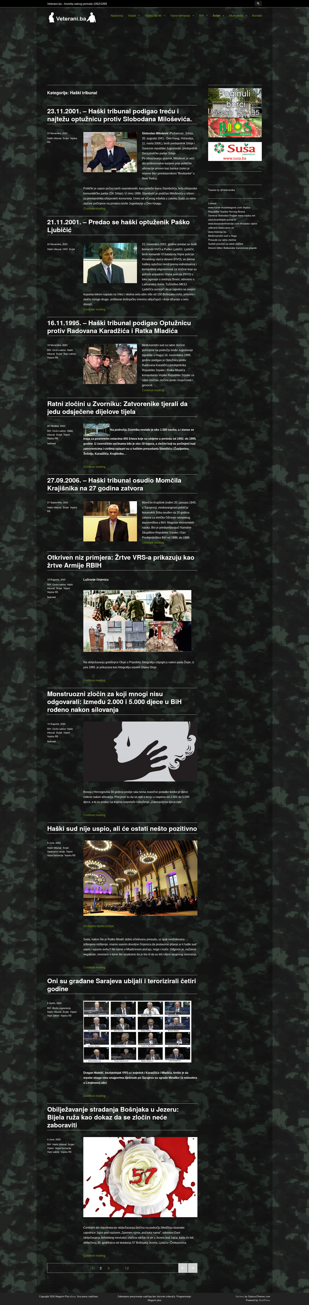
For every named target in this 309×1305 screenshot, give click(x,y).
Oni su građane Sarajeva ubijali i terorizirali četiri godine (121, 984)
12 (128, 1267)
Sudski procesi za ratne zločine (225, 243)
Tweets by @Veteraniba (221, 190)
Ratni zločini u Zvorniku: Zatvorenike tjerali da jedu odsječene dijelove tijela (117, 407)
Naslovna (117, 15)
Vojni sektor (69, 353)
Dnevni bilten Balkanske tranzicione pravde (232, 247)
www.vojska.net (246, 215)
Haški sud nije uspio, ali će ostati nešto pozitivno (122, 828)
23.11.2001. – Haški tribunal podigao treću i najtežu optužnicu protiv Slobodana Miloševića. (119, 114)
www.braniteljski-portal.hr (222, 219)
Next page (192, 1272)
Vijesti (132, 15)
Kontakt (257, 15)
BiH (201, 15)
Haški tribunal (54, 138)
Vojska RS (52, 357)
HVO (65, 249)
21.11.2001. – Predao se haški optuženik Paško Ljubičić (118, 225)
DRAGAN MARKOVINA (98, 926)
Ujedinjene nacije (56, 851)
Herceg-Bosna (237, 211)
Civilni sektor (59, 350)
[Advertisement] (154, 58)
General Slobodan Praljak (222, 215)
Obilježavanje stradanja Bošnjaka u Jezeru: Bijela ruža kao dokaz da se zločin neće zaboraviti (113, 1116)
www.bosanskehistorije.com (223, 223)
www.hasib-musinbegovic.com (225, 207)
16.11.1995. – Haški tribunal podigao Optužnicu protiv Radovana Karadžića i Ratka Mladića (119, 326)
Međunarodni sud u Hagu (222, 235)
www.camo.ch (226, 227)
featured (51, 443)
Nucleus (240, 1296)
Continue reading (94, 208)
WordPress (264, 1300)
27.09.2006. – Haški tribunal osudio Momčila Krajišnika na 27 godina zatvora (114, 483)
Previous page (183, 1272)
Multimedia (236, 15)
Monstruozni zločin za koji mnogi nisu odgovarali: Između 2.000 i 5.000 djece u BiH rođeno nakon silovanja (114, 701)
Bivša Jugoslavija (61, 1008)
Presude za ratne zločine (222, 239)
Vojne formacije (180, 15)
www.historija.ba (217, 231)
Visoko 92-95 (153, 15)
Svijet (216, 15)
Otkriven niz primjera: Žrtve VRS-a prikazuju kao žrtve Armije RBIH (120, 561)
